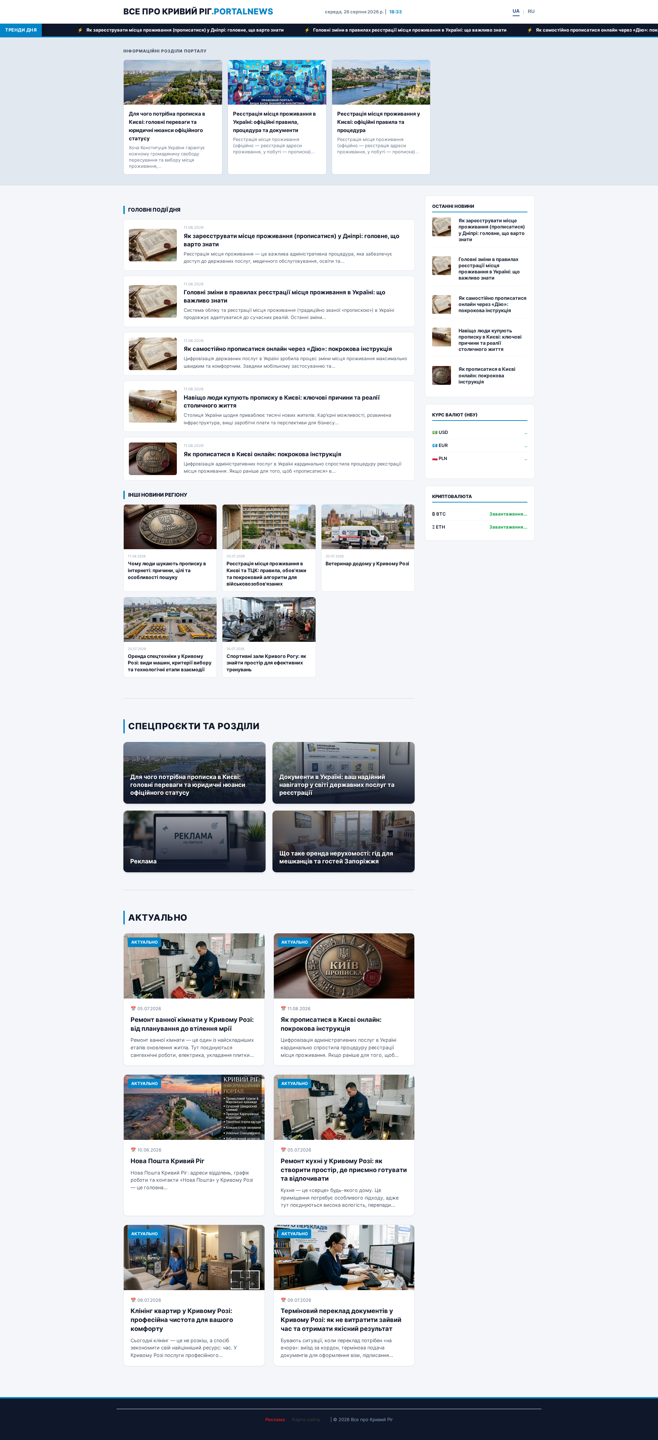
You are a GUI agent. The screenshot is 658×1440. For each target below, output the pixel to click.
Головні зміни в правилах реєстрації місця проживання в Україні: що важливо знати (287, 30)
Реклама (143, 861)
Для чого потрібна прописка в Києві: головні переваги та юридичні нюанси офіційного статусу (187, 784)
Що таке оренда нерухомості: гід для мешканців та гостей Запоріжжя (336, 857)
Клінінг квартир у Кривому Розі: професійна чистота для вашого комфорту (182, 1319)
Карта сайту (306, 1419)
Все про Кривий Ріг (198, 11)
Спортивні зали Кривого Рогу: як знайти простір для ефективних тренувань (266, 662)
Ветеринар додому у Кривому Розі (367, 563)
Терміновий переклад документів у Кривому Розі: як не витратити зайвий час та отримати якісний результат (341, 1319)
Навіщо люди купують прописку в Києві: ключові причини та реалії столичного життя (490, 340)
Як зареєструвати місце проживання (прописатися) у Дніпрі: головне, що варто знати (492, 229)
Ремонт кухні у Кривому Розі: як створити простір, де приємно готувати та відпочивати (344, 1169)
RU (531, 11)
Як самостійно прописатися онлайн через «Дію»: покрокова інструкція (495, 30)
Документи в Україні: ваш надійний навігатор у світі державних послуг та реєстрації (336, 784)
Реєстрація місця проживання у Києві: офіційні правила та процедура (378, 121)
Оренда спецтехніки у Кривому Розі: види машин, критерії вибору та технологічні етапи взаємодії (169, 662)
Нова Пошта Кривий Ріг (168, 1161)
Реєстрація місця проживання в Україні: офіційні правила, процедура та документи (274, 121)
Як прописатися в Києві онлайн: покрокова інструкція (262, 454)
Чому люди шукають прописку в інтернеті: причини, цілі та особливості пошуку (167, 570)
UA (516, 11)
